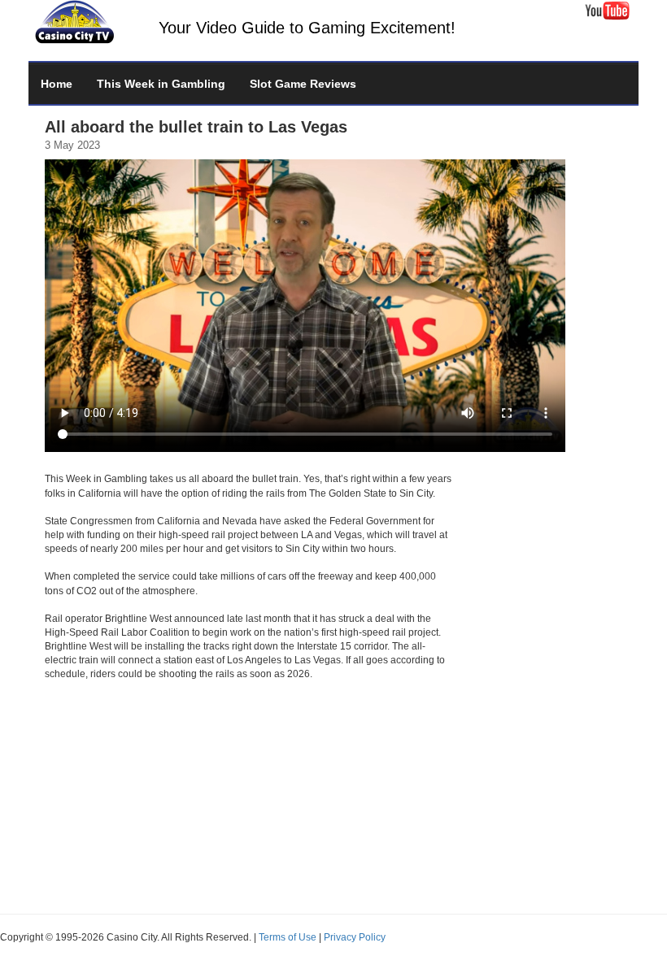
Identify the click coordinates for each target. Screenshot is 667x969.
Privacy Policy (355, 937)
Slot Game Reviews (303, 83)
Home (56, 83)
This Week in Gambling (161, 83)
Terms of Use (287, 937)
